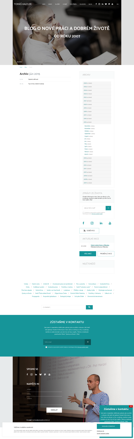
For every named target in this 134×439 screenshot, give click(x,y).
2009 (88, 176)
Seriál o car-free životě (53, 290)
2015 (88, 122)
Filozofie (83, 4)
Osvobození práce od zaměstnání (63, 284)
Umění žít (46, 284)
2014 (88, 158)
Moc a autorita (80, 284)
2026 (88, 83)
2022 (88, 97)
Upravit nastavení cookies (103, 434)
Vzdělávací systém (38, 287)
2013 (88, 161)
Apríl (88, 146)
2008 (88, 179)
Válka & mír (108, 293)
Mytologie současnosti (105, 290)
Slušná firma (39, 290)
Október (89, 131)
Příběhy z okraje (78, 290)
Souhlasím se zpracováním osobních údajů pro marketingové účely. (94, 213)
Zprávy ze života (26, 293)
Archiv (19, 61)
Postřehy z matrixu (67, 287)
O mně (65, 4)
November (90, 128)
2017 (87, 115)
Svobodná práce (53, 287)
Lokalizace (67, 290)
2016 (88, 118)
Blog (90, 4)
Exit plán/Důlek (79, 296)
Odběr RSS (90, 230)
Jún (88, 141)
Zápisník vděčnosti (29, 79)
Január (89, 154)
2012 (87, 165)
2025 (88, 87)
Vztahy (26, 284)
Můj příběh (73, 4)
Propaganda (35, 296)
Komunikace (92, 284)
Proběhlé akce (106, 253)
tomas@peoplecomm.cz (41, 420)
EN (117, 4)
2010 (88, 172)
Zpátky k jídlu (91, 290)
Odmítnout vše (100, 431)
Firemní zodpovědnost (100, 287)
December (90, 126)
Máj (88, 144)
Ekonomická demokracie (95, 296)
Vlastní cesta (35, 284)
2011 (87, 168)
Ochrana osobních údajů (97, 214)
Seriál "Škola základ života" (43, 293)
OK (108, 208)
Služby (57, 4)
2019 (87, 108)
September (90, 134)
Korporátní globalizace (49, 296)
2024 (88, 90)
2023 (88, 94)
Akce (43, 4)
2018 (88, 111)
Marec (88, 149)
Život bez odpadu (26, 290)
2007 (88, 183)
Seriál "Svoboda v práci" (83, 287)
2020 (88, 104)
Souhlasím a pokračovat (108, 426)
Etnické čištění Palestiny (77, 293)
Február (89, 152)
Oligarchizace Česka (61, 293)
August (89, 136)
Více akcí (87, 253)
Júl (87, 139)
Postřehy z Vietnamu (94, 293)
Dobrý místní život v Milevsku (100, 245)
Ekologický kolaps (65, 296)
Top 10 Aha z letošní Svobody (32, 84)
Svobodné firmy (104, 284)
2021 (88, 101)
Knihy (50, 4)
